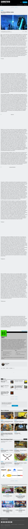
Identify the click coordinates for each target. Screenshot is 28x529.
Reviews (2, 10)
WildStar (7, 368)
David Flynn (16, 381)
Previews (7, 494)
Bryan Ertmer (3, 13)
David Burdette (3, 382)
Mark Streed (20, 498)
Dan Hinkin (16, 434)
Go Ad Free (16, 7)
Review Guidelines (24, 330)
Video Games (10, 368)
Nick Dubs (3, 387)
